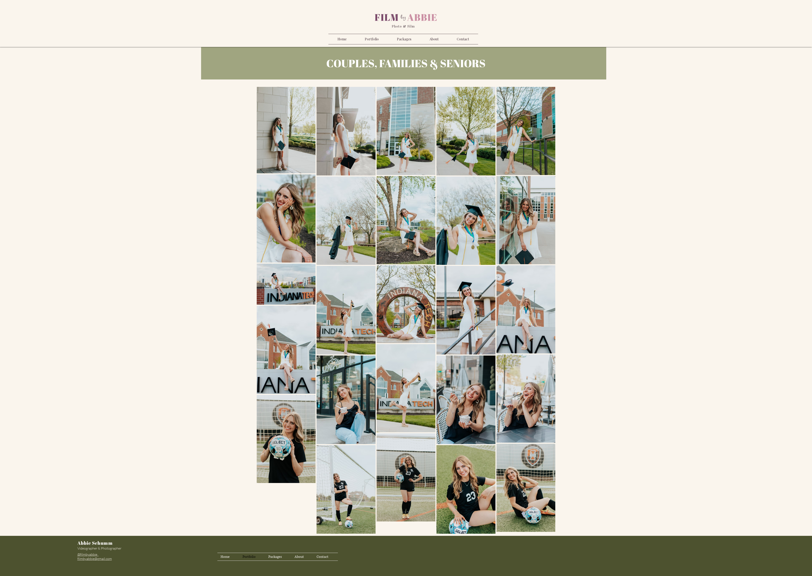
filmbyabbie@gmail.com (94, 559)
